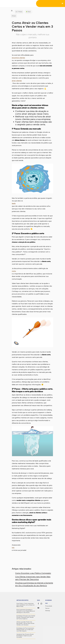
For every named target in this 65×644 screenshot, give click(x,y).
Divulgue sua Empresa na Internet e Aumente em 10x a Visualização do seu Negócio (34, 584)
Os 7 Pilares (19, 11)
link (13, 548)
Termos (47, 608)
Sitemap (47, 610)
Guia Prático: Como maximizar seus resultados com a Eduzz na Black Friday (25, 605)
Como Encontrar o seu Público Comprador (33, 573)
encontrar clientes (18, 58)
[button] (62, 3)
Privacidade (48, 606)
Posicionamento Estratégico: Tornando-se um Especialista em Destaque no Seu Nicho (26, 611)
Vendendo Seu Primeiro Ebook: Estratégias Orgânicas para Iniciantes (25, 636)
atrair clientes (17, 81)
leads (14, 203)
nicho (14, 271)
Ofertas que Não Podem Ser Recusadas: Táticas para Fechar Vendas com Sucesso (25, 623)
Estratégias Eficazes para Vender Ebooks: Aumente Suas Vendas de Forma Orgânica (26, 617)
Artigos (14, 16)
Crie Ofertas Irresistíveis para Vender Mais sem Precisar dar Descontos (32, 578)
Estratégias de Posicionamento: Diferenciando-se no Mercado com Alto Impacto (25, 630)
